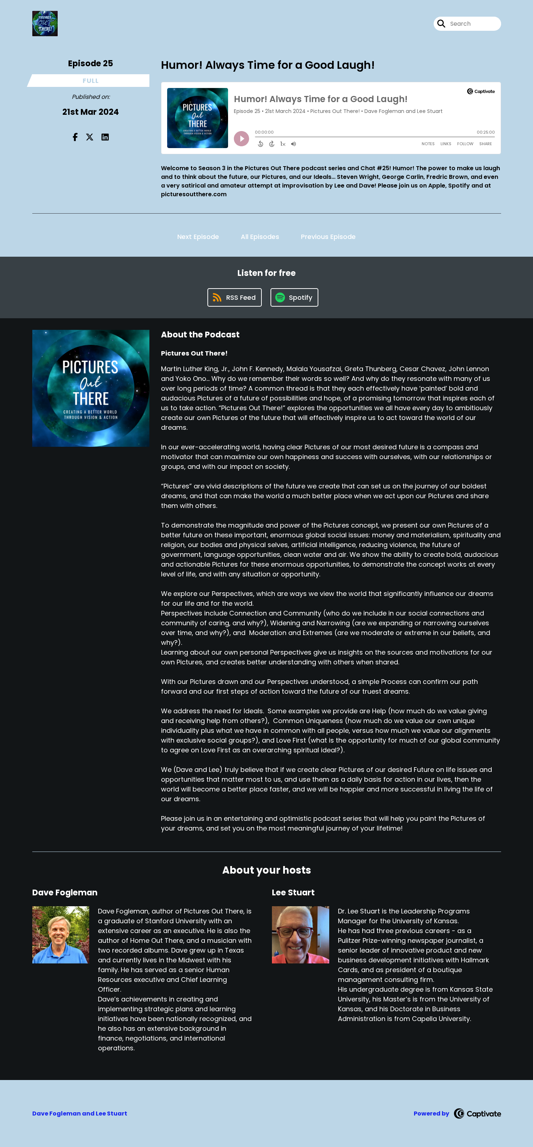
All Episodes (260, 236)
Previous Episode (328, 236)
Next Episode (198, 236)
